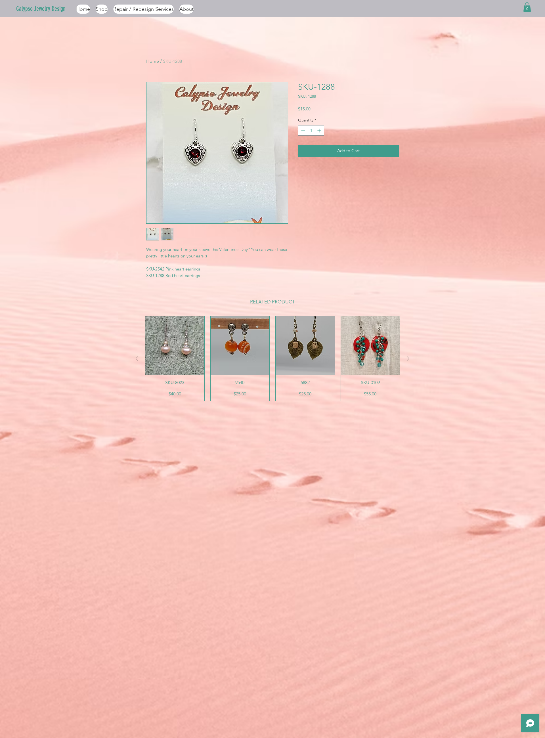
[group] (272, 358)
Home (152, 61)
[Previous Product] (136, 358)
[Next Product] (408, 358)
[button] (527, 7)
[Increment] (319, 130)
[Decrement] (302, 130)
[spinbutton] (311, 130)
